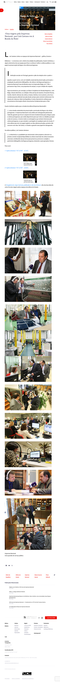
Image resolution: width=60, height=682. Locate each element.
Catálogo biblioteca (48, 629)
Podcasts (26, 629)
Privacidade (7, 678)
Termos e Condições (16, 678)
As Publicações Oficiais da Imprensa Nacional (19, 606)
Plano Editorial (49, 43)
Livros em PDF (27, 625)
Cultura (22, 2)
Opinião (16, 630)
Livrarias (7, 641)
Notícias (16, 625)
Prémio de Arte (37, 629)
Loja (47, 2)
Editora (15, 2)
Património (43, 2)
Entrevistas (17, 629)
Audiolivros (26, 627)
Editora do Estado (48, 36)
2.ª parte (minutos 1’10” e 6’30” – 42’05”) (16, 168)
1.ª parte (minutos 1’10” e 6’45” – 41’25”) (16, 150)
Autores (16, 627)
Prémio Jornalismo (38, 627)
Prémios (31, 2)
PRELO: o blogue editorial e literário (17, 591)
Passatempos (27, 634)
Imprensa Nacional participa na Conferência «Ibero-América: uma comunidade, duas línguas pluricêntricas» (30, 597)
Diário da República (48, 34)
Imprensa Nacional (48, 38)
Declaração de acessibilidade (28, 678)
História (45, 625)
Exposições (17, 632)
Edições (19, 2)
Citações (26, 632)
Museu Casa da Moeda (47, 41)
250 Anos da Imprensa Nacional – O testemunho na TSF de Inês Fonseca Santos (27, 602)
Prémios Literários (38, 625)
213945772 (7, 661)
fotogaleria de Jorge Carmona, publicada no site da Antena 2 (23, 185)
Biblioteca (46, 627)
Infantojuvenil (37, 2)
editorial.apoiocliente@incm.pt (12, 663)
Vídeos (25, 630)
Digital (27, 2)
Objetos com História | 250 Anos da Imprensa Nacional (21, 587)
